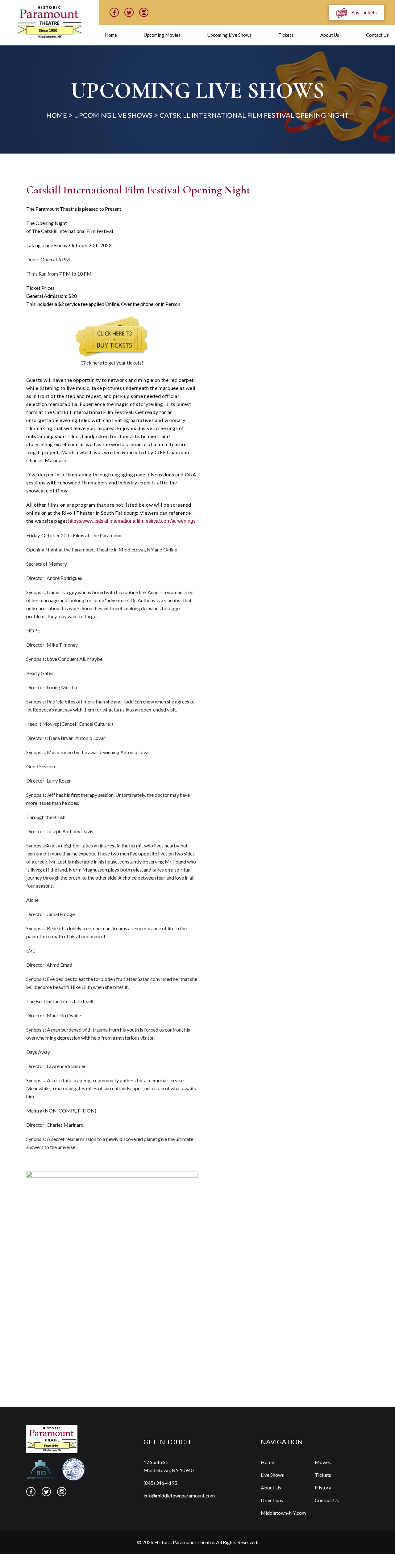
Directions (272, 1500)
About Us (329, 35)
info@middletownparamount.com (179, 1495)
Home (111, 35)
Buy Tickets (363, 12)
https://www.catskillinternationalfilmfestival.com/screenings (132, 521)
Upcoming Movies (162, 35)
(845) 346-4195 (160, 1483)
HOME (56, 115)
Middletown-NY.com (283, 1513)
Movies (323, 1462)
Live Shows (272, 1475)
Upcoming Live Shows (229, 35)
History (323, 1487)
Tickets (285, 35)
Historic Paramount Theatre (184, 1542)
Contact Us (377, 35)
